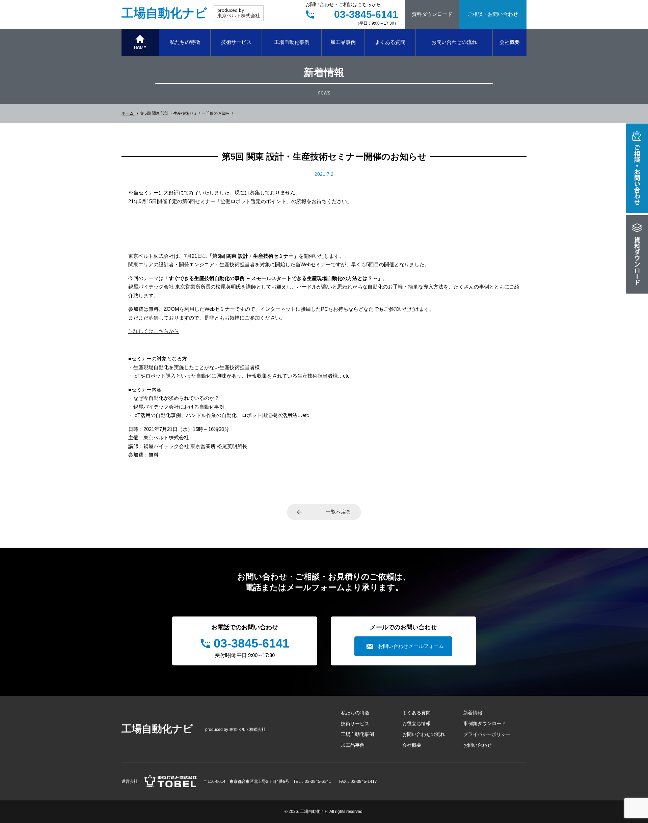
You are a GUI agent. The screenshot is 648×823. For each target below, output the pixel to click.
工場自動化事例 (291, 42)
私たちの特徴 (185, 42)
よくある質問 (390, 42)
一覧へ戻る (338, 512)
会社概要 (510, 42)
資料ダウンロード (432, 14)
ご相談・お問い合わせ (492, 14)
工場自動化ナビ (164, 13)
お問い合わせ (477, 745)
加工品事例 (343, 42)
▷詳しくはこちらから (153, 331)
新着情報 (472, 712)
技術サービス (236, 42)
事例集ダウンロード (484, 723)
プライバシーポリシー (487, 734)
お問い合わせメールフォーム (411, 646)
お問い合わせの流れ (454, 42)
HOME (140, 48)
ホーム (128, 113)
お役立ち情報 (416, 723)
